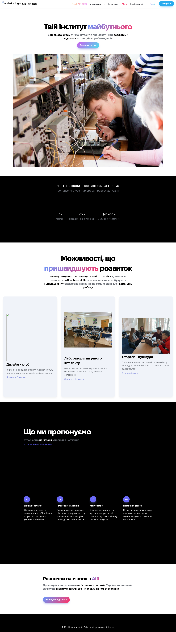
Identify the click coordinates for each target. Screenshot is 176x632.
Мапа (124, 4)
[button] (11, 4)
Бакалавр (113, 4)
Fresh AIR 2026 (79, 4)
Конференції (136, 4)
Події (152, 4)
